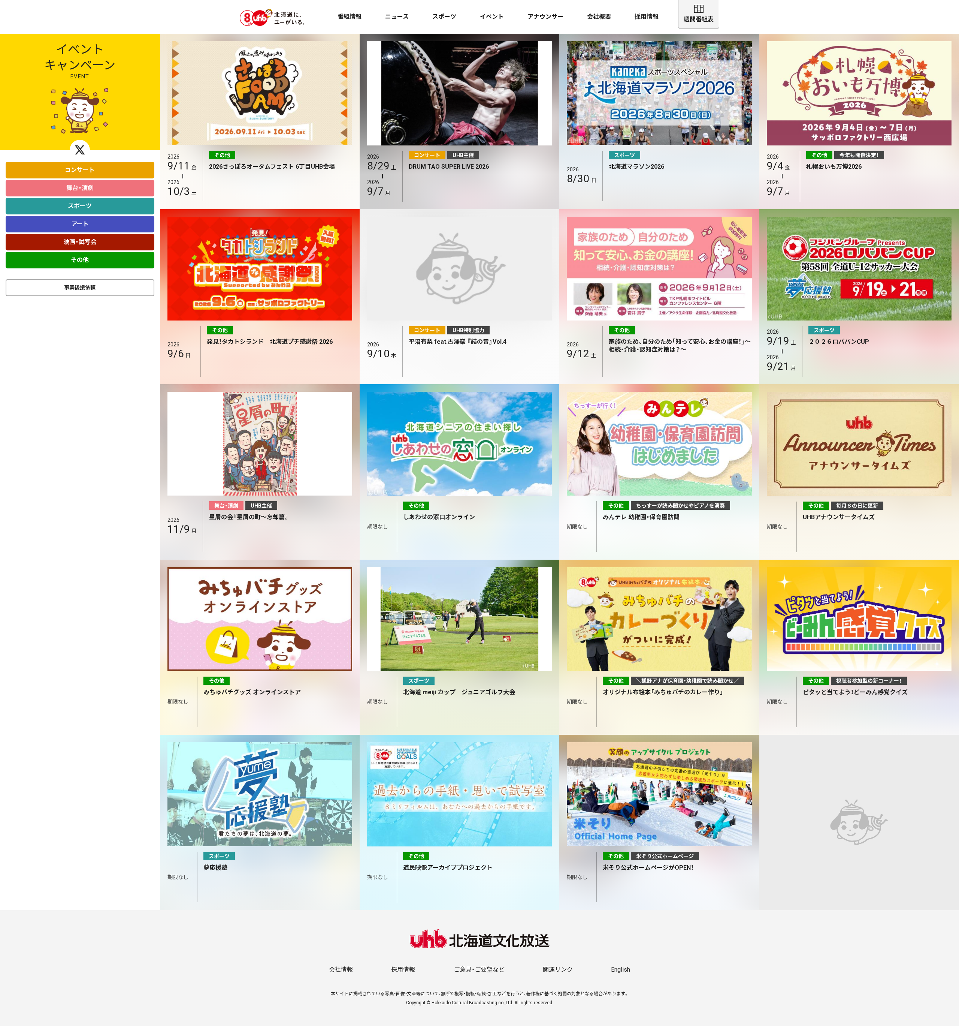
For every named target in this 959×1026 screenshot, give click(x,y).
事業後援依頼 (80, 288)
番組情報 (349, 16)
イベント (492, 16)
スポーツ (444, 16)
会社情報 (341, 969)
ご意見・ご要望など (479, 969)
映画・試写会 (80, 242)
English (620, 969)
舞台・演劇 (80, 188)
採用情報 (647, 16)
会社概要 (599, 16)
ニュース (397, 16)
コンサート (80, 170)
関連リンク (558, 969)
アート (80, 224)
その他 (80, 260)
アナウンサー (545, 16)
